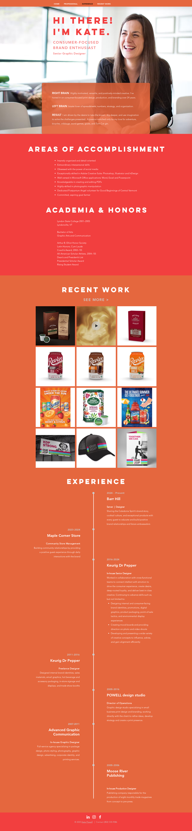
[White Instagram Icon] (94, 817)
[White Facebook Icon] (100, 817)
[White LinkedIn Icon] (88, 817)
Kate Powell (87, 822)
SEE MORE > (96, 300)
